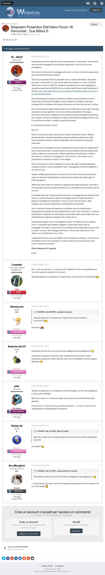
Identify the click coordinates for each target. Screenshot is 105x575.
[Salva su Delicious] (20, 558)
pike (16, 386)
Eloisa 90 (16, 426)
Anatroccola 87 (17, 346)
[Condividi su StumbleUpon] (28, 558)
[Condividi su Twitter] (4, 558)
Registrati (96, 10)
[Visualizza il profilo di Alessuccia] (17, 320)
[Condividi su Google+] (12, 558)
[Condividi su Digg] (16, 558)
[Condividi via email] (32, 558)
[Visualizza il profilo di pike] (17, 400)
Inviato (40, 56)
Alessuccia (16, 306)
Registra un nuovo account (28, 534)
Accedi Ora (76, 531)
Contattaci (59, 566)
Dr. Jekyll (23, 34)
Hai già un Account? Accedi (76, 10)
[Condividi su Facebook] (8, 558)
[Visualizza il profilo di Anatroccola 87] (17, 360)
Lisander (17, 264)
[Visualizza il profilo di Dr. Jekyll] (5, 28)
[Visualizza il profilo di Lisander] (17, 281)
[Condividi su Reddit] (24, 558)
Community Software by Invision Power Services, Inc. (52, 571)
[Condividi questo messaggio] (99, 56)
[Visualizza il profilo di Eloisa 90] (17, 440)
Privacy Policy (47, 566)
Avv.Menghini (17, 465)
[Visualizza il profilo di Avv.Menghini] (17, 479)
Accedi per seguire (11, 23)
